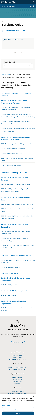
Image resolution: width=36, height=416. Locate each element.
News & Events (17, 379)
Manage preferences (18, 409)
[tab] (15, 52)
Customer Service (17, 377)
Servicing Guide (12, 25)
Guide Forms (17, 383)
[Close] (34, 396)
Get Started (17, 343)
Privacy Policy (6, 405)
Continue (18, 413)
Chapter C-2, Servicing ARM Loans (14, 173)
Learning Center (17, 381)
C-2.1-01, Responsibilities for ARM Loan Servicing (15, 184)
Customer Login (17, 355)
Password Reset (17, 357)
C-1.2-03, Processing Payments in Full (12, 153)
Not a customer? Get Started (17, 359)
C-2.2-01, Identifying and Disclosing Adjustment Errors (17, 204)
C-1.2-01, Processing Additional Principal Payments (16, 144)
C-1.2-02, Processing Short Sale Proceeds (13, 148)
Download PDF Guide (15, 31)
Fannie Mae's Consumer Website (17, 393)
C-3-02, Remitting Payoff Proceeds (11, 267)
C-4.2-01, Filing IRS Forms (8, 295)
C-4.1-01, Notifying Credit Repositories (12, 285)
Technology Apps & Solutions (17, 369)
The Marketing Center (17, 391)
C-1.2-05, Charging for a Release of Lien (12, 165)
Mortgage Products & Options (17, 367)
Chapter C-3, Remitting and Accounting (16, 255)
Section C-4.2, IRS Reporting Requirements (17, 291)
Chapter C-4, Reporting (9, 273)
